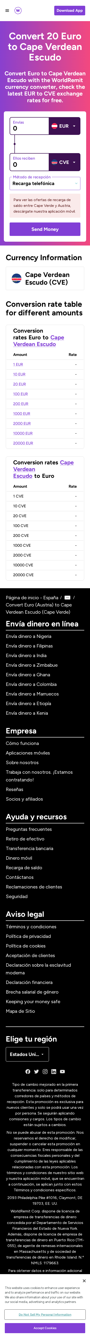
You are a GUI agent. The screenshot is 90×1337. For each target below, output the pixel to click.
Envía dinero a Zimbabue (32, 665)
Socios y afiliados (24, 799)
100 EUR (20, 394)
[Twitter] (36, 1071)
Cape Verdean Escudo (38, 341)
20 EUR (19, 384)
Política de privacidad (28, 936)
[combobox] (45, 183)
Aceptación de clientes (30, 955)
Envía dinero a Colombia (31, 684)
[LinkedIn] (53, 1071)
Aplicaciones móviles (28, 753)
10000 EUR (23, 433)
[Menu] (7, 10)
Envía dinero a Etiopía (28, 703)
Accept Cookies (45, 1328)
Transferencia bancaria (29, 848)
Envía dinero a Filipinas (29, 646)
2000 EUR (22, 423)
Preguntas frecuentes (29, 829)
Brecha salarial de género (32, 992)
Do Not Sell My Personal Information (45, 1314)
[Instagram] (45, 1071)
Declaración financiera (29, 982)
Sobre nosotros (22, 762)
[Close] (84, 1281)
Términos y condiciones (31, 926)
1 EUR (18, 364)
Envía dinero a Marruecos (32, 694)
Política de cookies (26, 946)
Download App (70, 10)
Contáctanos (20, 877)
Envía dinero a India (26, 655)
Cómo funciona (22, 743)
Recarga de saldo (24, 867)
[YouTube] (62, 1071)
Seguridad (17, 896)
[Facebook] (28, 1071)
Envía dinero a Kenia (27, 713)
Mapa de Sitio (20, 1011)
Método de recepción (32, 176)
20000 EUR (23, 443)
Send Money (45, 229)
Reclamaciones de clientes (34, 887)
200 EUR (20, 404)
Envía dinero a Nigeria (28, 636)
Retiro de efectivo (25, 839)
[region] (45, 1305)
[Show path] (67, 598)
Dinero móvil (19, 858)
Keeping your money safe (33, 1001)
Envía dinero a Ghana (28, 674)
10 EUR (19, 374)
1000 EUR (21, 413)
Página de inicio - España (32, 597)
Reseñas (14, 789)
